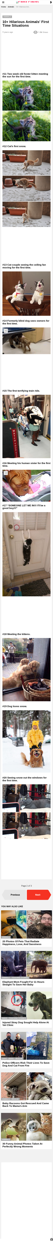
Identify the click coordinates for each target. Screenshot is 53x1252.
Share (6, 331)
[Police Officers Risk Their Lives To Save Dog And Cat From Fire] (26, 1046)
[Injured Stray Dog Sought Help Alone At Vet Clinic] (26, 1005)
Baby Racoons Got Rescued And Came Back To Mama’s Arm (25, 1104)
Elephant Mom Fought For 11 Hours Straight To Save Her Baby (23, 983)
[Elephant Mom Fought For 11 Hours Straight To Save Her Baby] (26, 965)
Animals (6, 937)
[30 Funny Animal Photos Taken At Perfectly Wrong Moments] (26, 1127)
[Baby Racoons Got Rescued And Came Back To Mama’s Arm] (26, 1086)
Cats (4, 1059)
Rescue (19, 1059)
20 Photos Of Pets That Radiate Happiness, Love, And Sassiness (21, 942)
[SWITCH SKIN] (51, 2)
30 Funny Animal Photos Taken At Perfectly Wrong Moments (22, 1145)
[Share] (26, 340)
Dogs (4, 1018)
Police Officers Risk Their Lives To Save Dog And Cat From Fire (26, 1064)
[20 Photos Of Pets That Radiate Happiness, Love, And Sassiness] (26, 924)
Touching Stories (20, 978)
